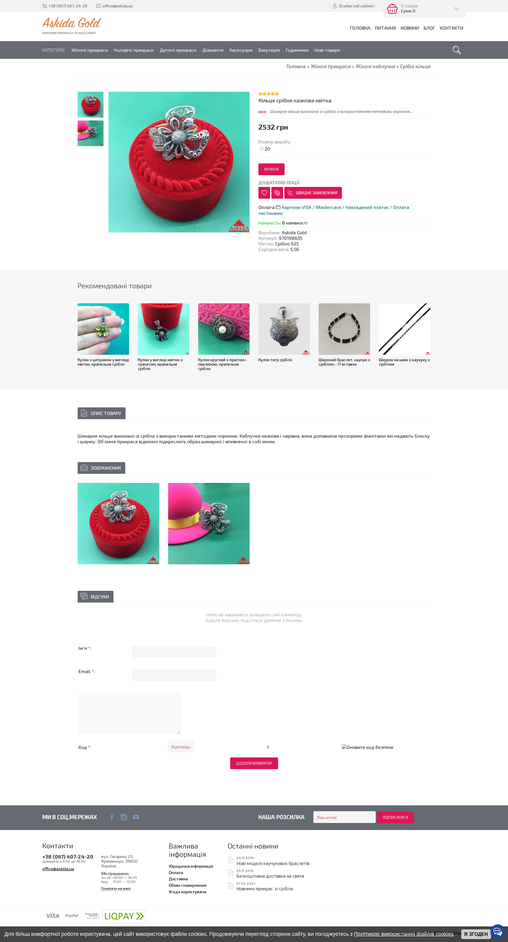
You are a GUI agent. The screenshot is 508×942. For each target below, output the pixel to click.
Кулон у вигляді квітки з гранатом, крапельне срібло (160, 364)
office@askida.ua (58, 868)
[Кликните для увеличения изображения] (179, 162)
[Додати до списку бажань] (264, 193)
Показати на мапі (116, 888)
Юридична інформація (191, 866)
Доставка (178, 878)
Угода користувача (187, 891)
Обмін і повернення (187, 885)
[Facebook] (112, 817)
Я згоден (476, 934)
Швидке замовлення (316, 192)
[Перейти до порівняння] (277, 193)
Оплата (176, 872)
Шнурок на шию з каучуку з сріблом (404, 362)
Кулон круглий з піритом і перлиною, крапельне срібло (222, 364)
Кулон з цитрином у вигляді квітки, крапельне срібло (103, 362)
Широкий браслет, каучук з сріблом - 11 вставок (344, 362)
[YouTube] (136, 817)
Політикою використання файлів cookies (404, 934)
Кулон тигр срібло (275, 359)
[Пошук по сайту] (457, 50)
